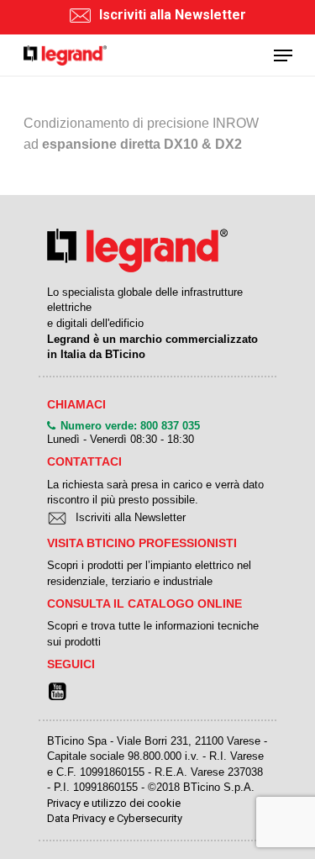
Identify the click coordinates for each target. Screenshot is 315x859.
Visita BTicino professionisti (142, 543)
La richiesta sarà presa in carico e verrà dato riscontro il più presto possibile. (155, 492)
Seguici (71, 664)
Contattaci (84, 461)
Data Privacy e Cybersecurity (114, 818)
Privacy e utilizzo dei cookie (114, 803)
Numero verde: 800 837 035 (130, 425)
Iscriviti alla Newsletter (172, 15)
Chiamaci (76, 404)
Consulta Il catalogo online (144, 603)
